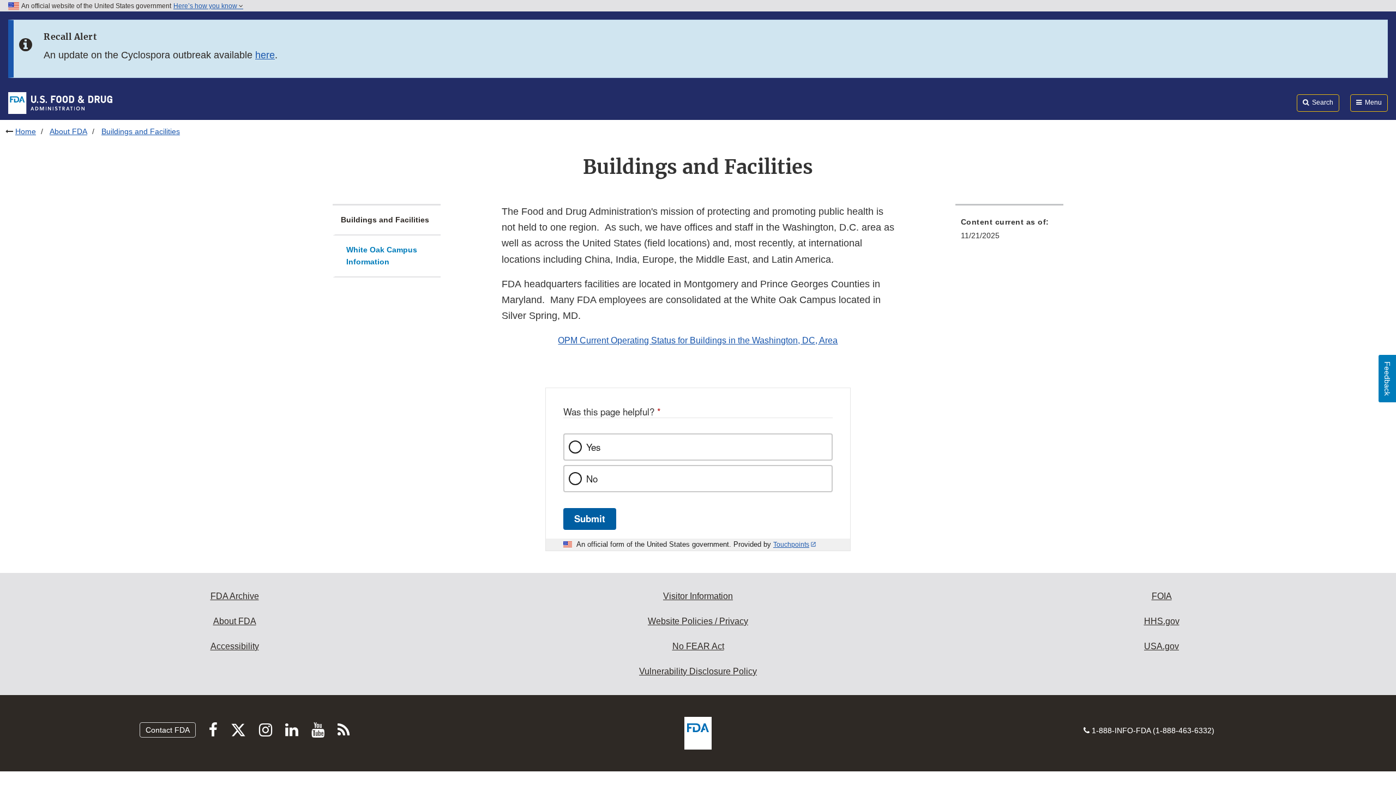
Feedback (1387, 378)
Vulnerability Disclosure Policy (698, 671)
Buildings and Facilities (385, 219)
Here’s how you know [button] (206, 6)
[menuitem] (1009, 232)
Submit (589, 518)
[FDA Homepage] (60, 102)
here (265, 55)
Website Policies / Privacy (698, 621)
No (592, 478)
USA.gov (1161, 646)
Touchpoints (791, 544)
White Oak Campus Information (381, 256)
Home (25, 131)
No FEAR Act (698, 646)
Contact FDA (168, 730)
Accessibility (234, 646)
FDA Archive (234, 596)
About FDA (68, 131)
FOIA (1162, 596)
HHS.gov (1162, 621)
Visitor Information (698, 596)
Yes (593, 447)
